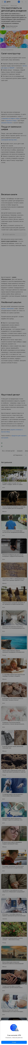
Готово (14, 1042)
